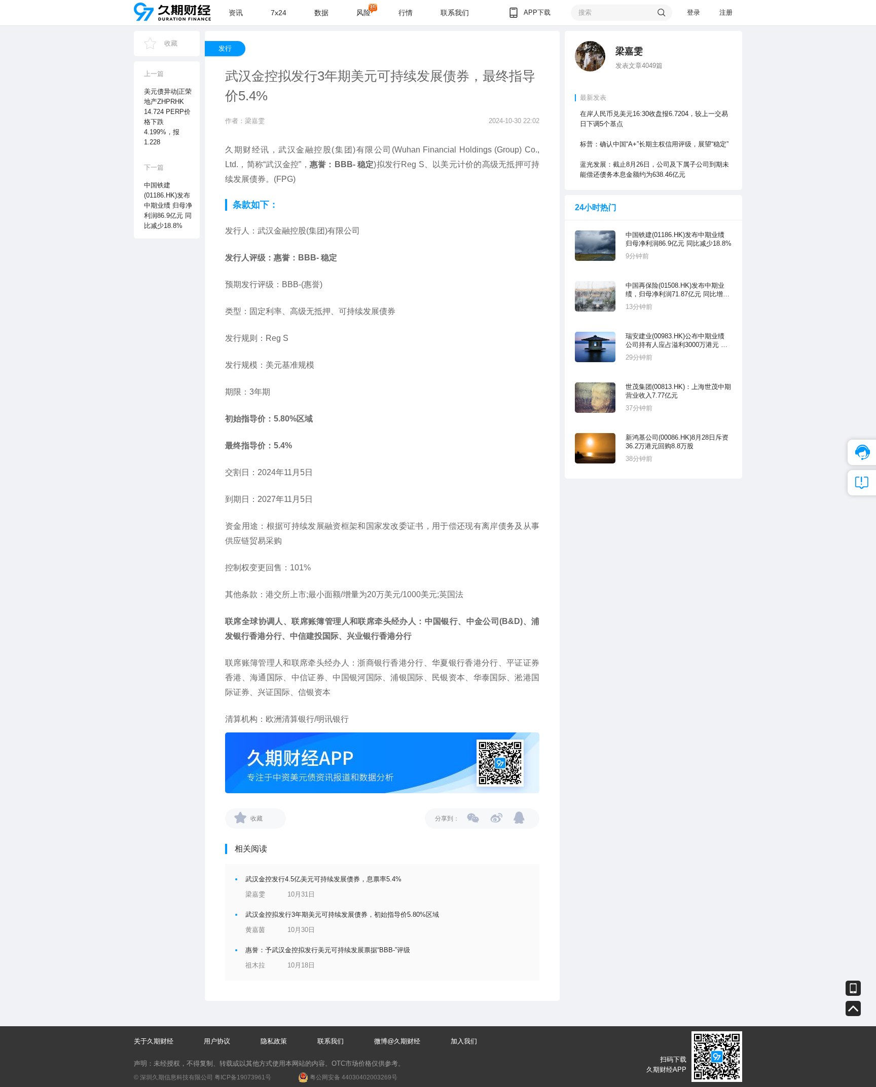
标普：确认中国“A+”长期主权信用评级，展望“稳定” (654, 144)
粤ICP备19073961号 (242, 1077)
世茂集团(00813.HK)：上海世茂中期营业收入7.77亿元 (678, 391)
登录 (693, 12)
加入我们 (464, 1041)
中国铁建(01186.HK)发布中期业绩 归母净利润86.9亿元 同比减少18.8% (679, 239)
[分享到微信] (473, 817)
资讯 (236, 13)
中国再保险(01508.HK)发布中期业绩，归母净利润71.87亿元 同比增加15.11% (677, 290)
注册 (726, 12)
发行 (225, 48)
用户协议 (217, 1041)
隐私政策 (274, 1041)
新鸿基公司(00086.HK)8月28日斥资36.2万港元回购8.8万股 (677, 442)
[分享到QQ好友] (520, 817)
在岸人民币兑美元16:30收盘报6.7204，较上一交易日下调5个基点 (654, 119)
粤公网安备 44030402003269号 (353, 1077)
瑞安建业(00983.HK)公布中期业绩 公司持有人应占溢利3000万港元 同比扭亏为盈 (676, 340)
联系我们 (455, 13)
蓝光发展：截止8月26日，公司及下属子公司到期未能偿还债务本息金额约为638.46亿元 (654, 169)
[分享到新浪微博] (496, 817)
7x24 (278, 13)
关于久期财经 (153, 1041)
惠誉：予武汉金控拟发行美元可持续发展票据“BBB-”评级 (327, 950)
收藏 (170, 43)
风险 (363, 13)
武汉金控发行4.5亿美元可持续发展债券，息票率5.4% (323, 879)
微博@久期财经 (397, 1041)
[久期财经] (172, 11)
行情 (405, 13)
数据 (321, 13)
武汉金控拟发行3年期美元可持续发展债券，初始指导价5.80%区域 (342, 914)
